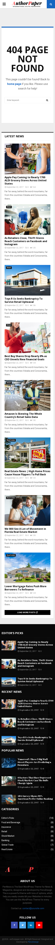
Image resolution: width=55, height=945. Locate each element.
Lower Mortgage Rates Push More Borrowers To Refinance (25, 588)
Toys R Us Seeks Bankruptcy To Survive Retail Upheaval (23, 300)
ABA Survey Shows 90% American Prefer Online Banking (35, 797)
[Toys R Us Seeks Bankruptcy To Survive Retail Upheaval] (27, 280)
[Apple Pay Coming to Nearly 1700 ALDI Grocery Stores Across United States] (27, 159)
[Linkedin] (31, 925)
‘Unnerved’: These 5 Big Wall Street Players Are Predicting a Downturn (34, 762)
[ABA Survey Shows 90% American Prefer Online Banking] (9, 799)
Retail (9, 146)
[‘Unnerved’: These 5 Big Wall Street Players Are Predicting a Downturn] (9, 763)
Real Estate (11, 440)
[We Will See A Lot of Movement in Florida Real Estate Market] (27, 510)
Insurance (6, 827)
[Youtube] (39, 925)
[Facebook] (14, 925)
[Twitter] (22, 925)
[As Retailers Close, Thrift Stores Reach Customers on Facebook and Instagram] (27, 219)
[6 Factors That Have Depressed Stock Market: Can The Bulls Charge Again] (9, 781)
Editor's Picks (8, 818)
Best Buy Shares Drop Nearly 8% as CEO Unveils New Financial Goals (26, 357)
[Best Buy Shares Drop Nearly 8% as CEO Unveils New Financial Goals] (27, 337)
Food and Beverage (11, 822)
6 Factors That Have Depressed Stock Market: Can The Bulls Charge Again (34, 780)
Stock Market (8, 836)
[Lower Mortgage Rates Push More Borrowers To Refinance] (27, 568)
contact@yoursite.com (33, 908)
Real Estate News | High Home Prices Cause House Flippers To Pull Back (27, 473)
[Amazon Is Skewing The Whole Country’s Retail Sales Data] (27, 395)
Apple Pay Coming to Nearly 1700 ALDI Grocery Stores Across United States (25, 180)
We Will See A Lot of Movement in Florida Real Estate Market (25, 530)
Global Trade (8, 845)
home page (14, 84)
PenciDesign (33, 942)
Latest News (14, 136)
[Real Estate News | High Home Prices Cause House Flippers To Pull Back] (27, 452)
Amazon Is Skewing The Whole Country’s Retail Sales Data (23, 415)
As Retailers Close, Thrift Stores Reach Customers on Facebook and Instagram (26, 241)
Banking (5, 840)
